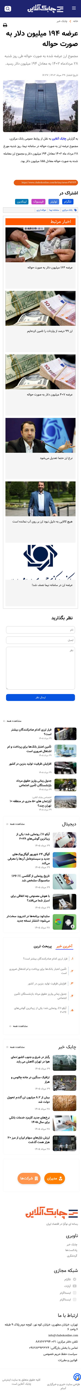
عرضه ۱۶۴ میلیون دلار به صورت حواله (50, 267)
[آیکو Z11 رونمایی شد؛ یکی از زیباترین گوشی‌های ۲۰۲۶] (64, 840)
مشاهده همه (14, 721)
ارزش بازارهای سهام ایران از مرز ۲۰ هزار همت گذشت (29, 1140)
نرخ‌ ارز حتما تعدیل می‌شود (56, 458)
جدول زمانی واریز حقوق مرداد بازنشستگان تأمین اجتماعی (33, 783)
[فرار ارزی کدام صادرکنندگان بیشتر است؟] (65, 734)
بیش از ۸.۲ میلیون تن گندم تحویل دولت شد (28, 1099)
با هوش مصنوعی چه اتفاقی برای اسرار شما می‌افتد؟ (30, 898)
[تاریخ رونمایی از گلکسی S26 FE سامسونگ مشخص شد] (64, 881)
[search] (8, 9)
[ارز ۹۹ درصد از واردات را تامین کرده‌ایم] (40, 308)
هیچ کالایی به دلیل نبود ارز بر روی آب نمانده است (42, 521)
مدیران (52, 1178)
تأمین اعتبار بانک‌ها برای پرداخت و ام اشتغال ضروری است (29, 749)
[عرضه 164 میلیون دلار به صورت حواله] (40, 244)
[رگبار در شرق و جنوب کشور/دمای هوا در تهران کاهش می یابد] (64, 1063)
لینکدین (22, 201)
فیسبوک (38, 201)
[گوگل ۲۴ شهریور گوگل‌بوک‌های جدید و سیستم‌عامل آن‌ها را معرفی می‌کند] (64, 860)
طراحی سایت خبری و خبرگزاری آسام (63, 1386)
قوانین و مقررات (68, 1360)
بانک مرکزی (67, 210)
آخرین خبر (64, 946)
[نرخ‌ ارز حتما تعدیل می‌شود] (40, 435)
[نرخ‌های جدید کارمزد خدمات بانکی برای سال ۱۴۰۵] (64, 1123)
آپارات (67, 1286)
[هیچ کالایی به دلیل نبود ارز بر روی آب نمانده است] (40, 498)
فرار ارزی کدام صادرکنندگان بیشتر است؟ (31, 732)
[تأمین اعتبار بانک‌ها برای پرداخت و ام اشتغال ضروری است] (65, 751)
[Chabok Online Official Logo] (45, 8)
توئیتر (53, 201)
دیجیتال (69, 824)
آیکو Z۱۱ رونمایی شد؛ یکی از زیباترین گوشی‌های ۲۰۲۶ (33, 836)
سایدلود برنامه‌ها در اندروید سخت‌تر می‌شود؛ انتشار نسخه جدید (28, 918)
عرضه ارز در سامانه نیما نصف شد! (52, 585)
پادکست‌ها (71, 1250)
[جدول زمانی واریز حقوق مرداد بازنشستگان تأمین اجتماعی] (65, 785)
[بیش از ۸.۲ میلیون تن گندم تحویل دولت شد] (64, 1103)
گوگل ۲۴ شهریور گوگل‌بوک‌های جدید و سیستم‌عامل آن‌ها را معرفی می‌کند (29, 859)
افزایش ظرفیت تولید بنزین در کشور (30, 764)
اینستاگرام (65, 1293)
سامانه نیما (54, 210)
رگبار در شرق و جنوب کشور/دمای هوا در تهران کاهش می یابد (30, 1059)
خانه (75, 21)
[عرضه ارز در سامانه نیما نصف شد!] (40, 562)
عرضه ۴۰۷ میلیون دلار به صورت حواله (50, 394)
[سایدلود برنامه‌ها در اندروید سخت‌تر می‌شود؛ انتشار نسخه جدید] (64, 922)
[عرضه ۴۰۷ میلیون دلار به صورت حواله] (40, 371)
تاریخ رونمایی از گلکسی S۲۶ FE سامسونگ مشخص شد (30, 878)
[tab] (64, 947)
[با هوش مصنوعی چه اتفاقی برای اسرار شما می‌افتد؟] (64, 901)
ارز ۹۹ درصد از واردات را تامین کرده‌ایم (50, 331)
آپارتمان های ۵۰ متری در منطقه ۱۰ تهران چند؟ (30, 803)
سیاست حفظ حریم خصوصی (60, 1354)
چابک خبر (62, 21)
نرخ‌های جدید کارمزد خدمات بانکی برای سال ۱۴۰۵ (29, 1120)
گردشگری (72, 1256)
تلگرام (68, 201)
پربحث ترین (43, 946)
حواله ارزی (41, 210)
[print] (5, 25)
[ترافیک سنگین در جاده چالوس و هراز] (64, 1083)
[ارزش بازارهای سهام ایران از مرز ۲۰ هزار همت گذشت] (64, 1143)
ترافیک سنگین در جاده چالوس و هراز (30, 1079)
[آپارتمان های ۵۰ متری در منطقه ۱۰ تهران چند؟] (65, 802)
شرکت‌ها (26, 1178)
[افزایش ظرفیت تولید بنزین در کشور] (65, 768)
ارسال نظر (41, 697)
